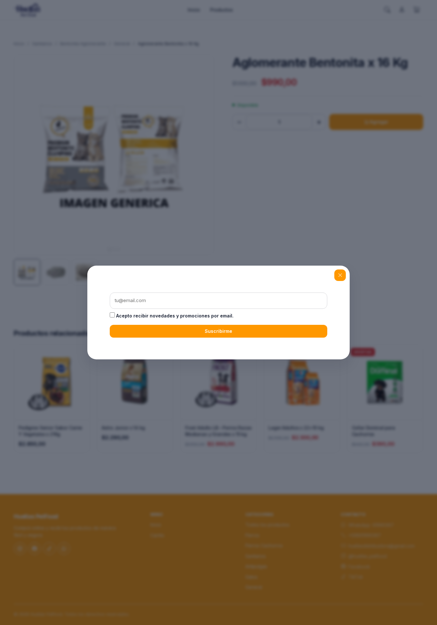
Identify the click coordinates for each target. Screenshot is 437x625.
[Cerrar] (340, 275)
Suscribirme (218, 331)
